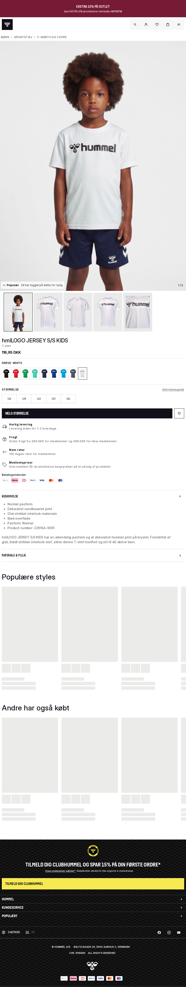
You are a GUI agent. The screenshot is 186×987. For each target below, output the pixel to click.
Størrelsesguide (173, 389)
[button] (146, 24)
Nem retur (17, 450)
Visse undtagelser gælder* (60, 870)
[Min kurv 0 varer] (167, 24)
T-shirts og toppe (51, 37)
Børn (5, 37)
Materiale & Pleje (14, 555)
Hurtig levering (20, 424)
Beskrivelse (10, 496)
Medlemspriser (21, 462)
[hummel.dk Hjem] (7, 24)
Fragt (13, 437)
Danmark (14, 932)
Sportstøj (23, 37)
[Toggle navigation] (135, 24)
